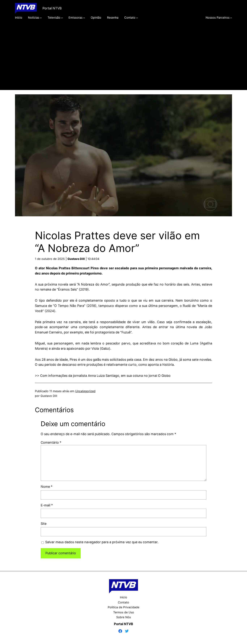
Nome (46, 486)
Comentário (51, 442)
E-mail (47, 505)
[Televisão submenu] (62, 18)
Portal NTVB (52, 8)
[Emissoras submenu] (84, 18)
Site (43, 524)
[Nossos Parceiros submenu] (231, 18)
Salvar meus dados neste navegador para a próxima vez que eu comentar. (101, 542)
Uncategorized (85, 391)
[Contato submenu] (137, 18)
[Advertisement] (123, 60)
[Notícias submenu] (41, 18)
